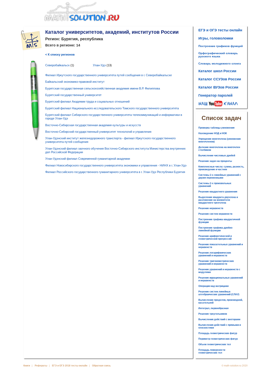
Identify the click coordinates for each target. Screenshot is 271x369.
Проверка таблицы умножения (216, 127)
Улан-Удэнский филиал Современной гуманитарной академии (87, 158)
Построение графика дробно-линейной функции (215, 229)
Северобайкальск (57, 65)
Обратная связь (101, 365)
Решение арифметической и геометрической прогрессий (215, 237)
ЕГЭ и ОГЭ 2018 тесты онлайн (69, 365)
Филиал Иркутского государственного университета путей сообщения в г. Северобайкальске (108, 75)
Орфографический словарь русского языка (218, 55)
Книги (26, 365)
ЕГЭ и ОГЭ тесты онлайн (220, 30)
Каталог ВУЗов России (218, 87)
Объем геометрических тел (214, 344)
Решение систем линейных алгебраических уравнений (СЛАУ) (218, 293)
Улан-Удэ (99, 65)
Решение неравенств (210, 208)
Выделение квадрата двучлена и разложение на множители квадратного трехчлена (218, 200)
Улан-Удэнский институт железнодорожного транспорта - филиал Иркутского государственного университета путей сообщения (110, 139)
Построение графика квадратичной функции (219, 221)
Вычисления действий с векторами (219, 319)
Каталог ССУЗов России (219, 79)
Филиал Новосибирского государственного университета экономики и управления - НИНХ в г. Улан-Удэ (115, 165)
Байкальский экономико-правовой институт (75, 81)
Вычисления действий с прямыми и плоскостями (219, 326)
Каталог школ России (217, 71)
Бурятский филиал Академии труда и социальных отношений (87, 101)
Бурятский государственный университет (73, 95)
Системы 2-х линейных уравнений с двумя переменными (219, 176)
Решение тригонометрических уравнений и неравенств (216, 262)
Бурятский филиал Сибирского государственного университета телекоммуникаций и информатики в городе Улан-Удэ (113, 116)
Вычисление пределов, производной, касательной (220, 301)
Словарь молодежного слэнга (219, 63)
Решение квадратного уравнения (217, 191)
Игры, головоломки (215, 38)
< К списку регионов (60, 54)
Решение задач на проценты (215, 161)
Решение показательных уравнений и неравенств (220, 246)
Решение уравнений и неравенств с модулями (219, 271)
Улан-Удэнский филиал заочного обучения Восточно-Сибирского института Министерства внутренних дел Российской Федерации (115, 150)
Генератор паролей (215, 95)
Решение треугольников (212, 313)
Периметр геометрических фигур (218, 338)
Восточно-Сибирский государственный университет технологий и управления (98, 131)
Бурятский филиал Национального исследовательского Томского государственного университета (112, 108)
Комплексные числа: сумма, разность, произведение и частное (221, 168)
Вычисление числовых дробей (216, 155)
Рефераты (41, 365)
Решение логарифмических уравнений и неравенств (214, 254)
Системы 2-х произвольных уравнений (214, 184)
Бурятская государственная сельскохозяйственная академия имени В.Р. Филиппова (102, 88)
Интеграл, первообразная (213, 308)
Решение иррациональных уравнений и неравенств (220, 279)
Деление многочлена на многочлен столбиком (219, 148)
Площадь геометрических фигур (217, 333)
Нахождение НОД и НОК (212, 133)
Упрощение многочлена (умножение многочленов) (219, 140)
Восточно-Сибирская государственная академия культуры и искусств (93, 125)
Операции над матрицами (213, 286)
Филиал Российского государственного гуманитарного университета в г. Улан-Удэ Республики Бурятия (115, 172)
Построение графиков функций (220, 46)
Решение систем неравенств (215, 213)
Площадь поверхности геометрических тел (211, 351)
